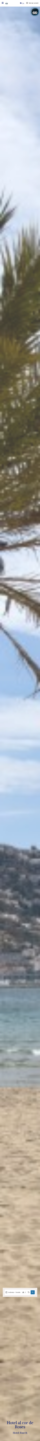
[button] (33, 1292)
